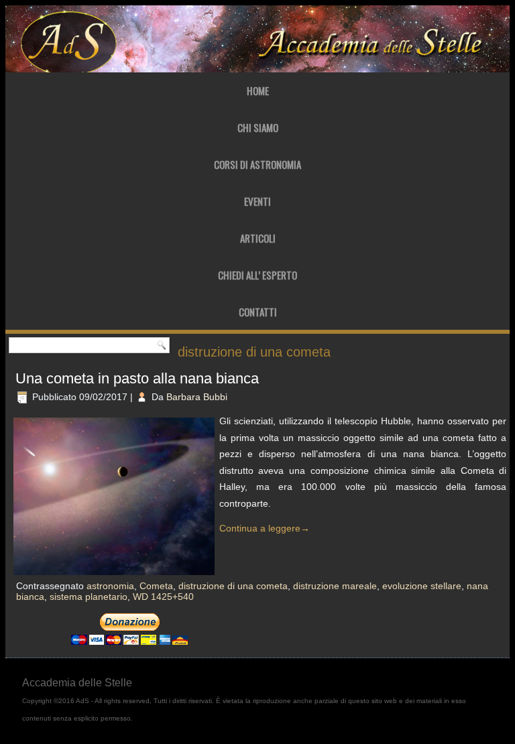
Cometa (156, 585)
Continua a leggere (264, 528)
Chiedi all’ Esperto (257, 274)
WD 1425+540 (163, 596)
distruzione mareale (335, 585)
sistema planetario (88, 596)
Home (258, 90)
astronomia (110, 585)
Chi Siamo (257, 127)
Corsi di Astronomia (257, 164)
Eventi (257, 201)
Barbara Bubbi (196, 396)
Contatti (258, 311)
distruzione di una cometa (233, 585)
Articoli (258, 238)
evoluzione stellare (421, 585)
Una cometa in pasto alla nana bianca (137, 378)
